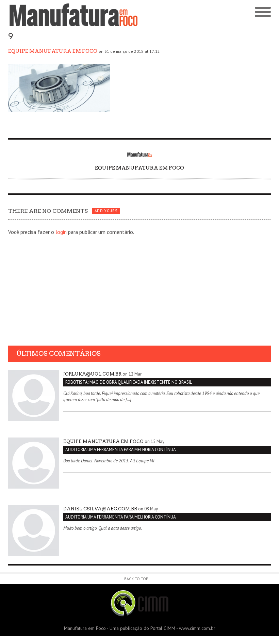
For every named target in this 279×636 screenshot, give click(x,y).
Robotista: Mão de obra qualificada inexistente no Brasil (128, 382)
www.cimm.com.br (197, 628)
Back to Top (136, 578)
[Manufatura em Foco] (74, 15)
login (61, 231)
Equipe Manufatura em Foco (52, 51)
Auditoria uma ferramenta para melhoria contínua (120, 449)
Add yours (106, 210)
